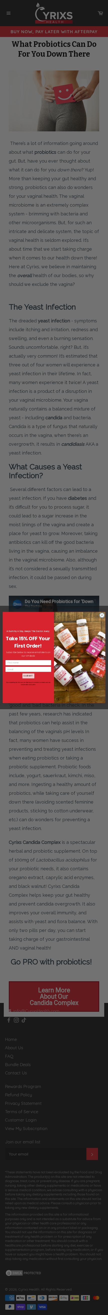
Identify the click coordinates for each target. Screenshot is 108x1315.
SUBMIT (28, 675)
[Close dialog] (102, 615)
